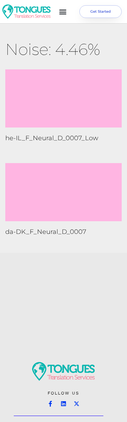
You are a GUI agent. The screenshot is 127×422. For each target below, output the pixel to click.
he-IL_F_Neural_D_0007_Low (51, 138)
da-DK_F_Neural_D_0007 (45, 232)
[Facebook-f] (50, 403)
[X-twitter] (76, 403)
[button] (63, 12)
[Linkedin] (63, 403)
